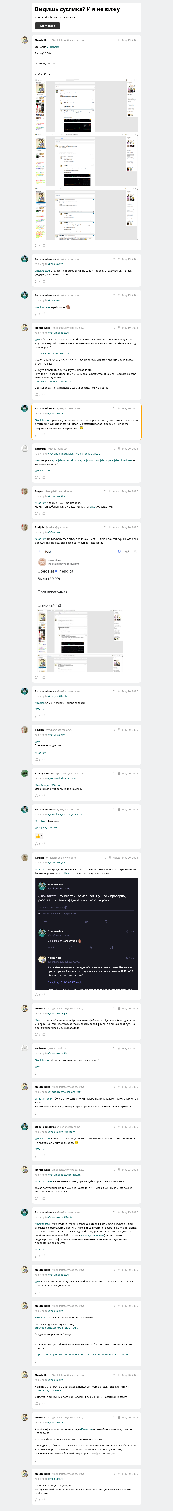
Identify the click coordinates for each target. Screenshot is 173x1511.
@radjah (59, 453)
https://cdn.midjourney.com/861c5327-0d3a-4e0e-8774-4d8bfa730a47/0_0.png (82, 1354)
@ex (50, 332)
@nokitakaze (55, 263)
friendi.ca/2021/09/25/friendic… (54, 353)
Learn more (47, 25)
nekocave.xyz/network (48, 1390)
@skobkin (54, 814)
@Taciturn (54, 496)
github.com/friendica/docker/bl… (54, 381)
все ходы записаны (92, 1235)
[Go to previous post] (114, 259)
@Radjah (79, 453)
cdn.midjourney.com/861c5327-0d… (56, 1327)
